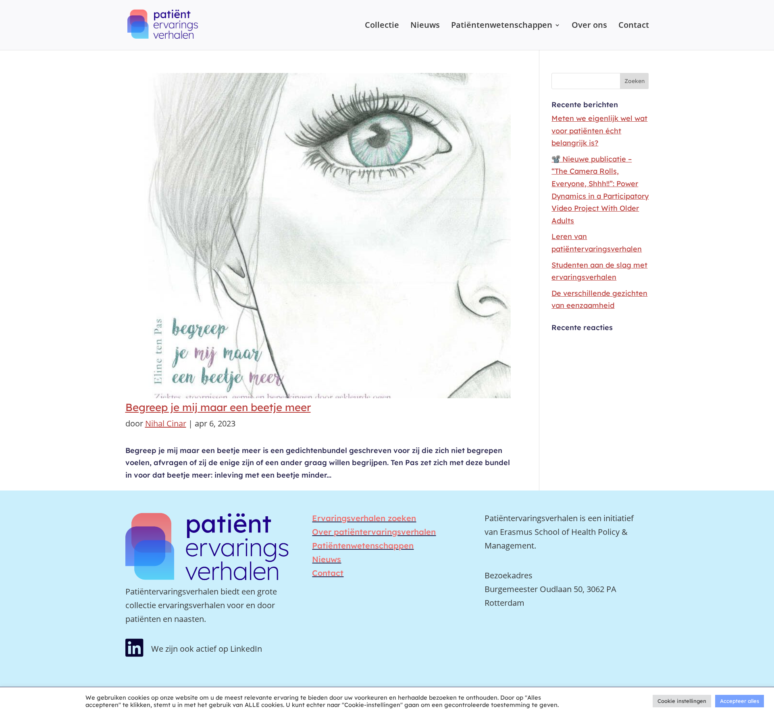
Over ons (589, 26)
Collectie (382, 26)
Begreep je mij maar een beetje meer (218, 407)
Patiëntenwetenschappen (501, 26)
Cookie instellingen (681, 701)
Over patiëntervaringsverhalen (374, 532)
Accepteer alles (739, 701)
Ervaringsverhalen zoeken (364, 518)
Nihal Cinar (165, 423)
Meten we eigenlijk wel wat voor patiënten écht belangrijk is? (599, 131)
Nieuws (425, 26)
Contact (633, 26)
